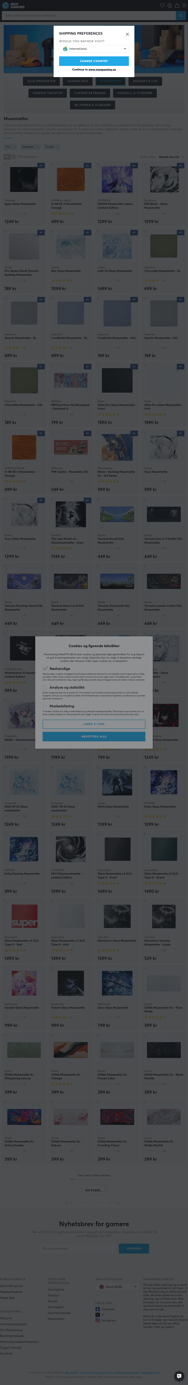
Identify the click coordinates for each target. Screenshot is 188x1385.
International (78, 48)
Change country (94, 61)
